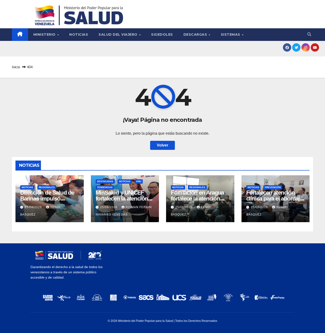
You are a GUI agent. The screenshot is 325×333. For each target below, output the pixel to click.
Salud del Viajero (118, 34)
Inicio (16, 67)
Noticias (78, 34)
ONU (138, 181)
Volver (162, 145)
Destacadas (105, 181)
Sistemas (231, 34)
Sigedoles (162, 34)
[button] (309, 34)
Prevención (273, 187)
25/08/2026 (34, 207)
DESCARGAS (195, 34)
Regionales (47, 187)
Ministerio (45, 34)
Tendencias (105, 187)
